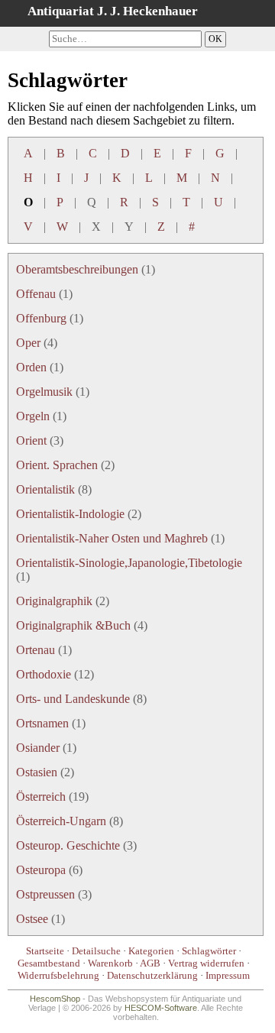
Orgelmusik (44, 391)
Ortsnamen (42, 723)
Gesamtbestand (49, 963)
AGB (150, 963)
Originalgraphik (54, 600)
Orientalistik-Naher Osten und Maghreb (112, 538)
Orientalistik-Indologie (70, 513)
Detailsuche (96, 951)
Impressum (227, 975)
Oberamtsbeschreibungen (77, 269)
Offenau (36, 293)
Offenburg (41, 318)
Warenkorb (110, 963)
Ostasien (36, 772)
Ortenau (35, 649)
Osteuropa (41, 869)
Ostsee (32, 918)
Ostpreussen (45, 894)
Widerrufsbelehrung (58, 975)
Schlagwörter (209, 951)
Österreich (41, 796)
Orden (31, 367)
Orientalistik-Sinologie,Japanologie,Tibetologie (129, 562)
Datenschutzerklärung (152, 975)
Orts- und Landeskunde (73, 698)
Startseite (45, 951)
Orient (31, 440)
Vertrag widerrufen (206, 963)
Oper (28, 342)
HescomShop (55, 998)
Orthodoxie (43, 674)
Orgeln (33, 416)
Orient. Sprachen (57, 464)
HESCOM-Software (161, 1007)
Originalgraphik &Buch (73, 625)
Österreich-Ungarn (61, 820)
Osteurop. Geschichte (68, 845)
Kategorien (151, 951)
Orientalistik (45, 489)
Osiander (38, 747)
